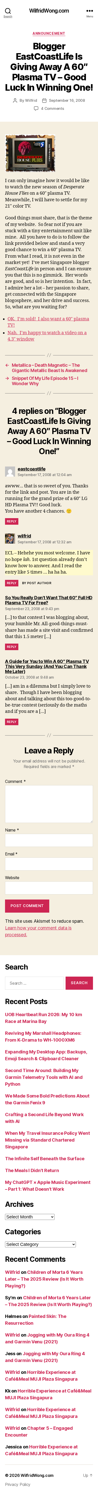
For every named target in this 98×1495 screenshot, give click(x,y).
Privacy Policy (17, 1484)
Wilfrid (31, 100)
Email (11, 854)
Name (12, 830)
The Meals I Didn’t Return (32, 1170)
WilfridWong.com (49, 10)
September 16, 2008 (67, 100)
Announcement (49, 33)
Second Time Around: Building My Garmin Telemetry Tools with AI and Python (44, 1077)
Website (12, 878)
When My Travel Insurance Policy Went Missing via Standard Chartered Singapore (47, 1140)
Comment (15, 781)
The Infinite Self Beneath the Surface (44, 1158)
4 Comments (52, 108)
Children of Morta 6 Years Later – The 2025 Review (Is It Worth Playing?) (44, 1279)
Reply (12, 521)
